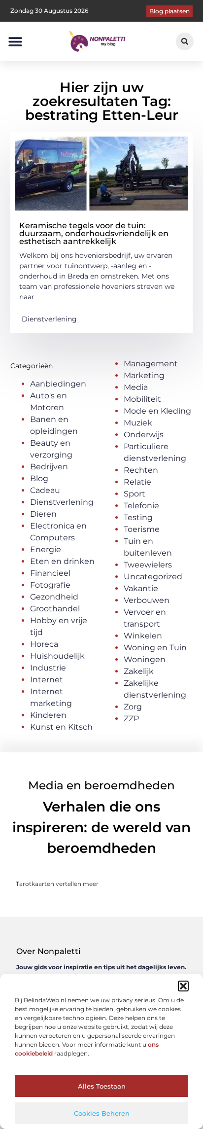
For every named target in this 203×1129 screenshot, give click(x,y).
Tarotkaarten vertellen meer (57, 883)
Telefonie (141, 505)
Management (151, 363)
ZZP (131, 718)
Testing (138, 517)
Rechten (141, 470)
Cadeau (45, 490)
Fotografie (50, 585)
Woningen (145, 659)
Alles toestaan (102, 1086)
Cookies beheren (102, 1113)
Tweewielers (148, 564)
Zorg (133, 706)
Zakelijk (139, 671)
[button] (183, 986)
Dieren (43, 514)
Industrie (48, 667)
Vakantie (141, 588)
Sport (134, 493)
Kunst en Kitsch (61, 727)
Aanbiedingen (58, 383)
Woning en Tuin (155, 647)
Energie (45, 549)
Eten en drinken (62, 561)
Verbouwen (146, 600)
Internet (46, 679)
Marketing (144, 375)
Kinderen (48, 715)
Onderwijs (144, 434)
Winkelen (143, 635)
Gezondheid (54, 596)
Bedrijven (49, 466)
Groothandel (55, 608)
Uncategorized (153, 576)
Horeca (44, 644)
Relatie (137, 482)
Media (136, 387)
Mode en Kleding (157, 411)
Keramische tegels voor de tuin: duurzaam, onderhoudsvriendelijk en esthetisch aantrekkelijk (94, 233)
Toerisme (142, 529)
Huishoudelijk (57, 656)
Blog (39, 478)
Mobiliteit (142, 399)
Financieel (50, 573)
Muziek (138, 422)
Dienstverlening (49, 319)
